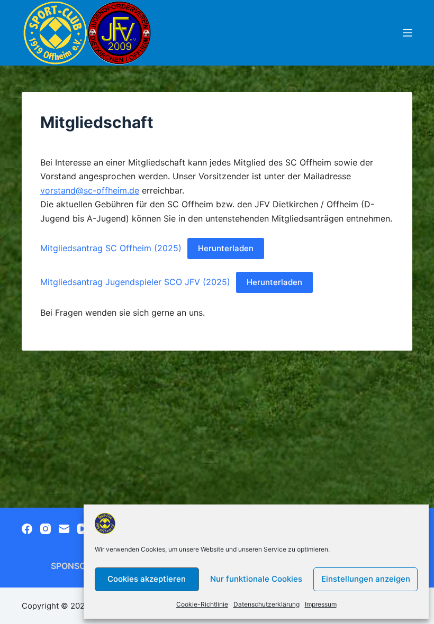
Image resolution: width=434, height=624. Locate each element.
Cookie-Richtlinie (202, 604)
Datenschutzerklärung (266, 604)
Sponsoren (77, 566)
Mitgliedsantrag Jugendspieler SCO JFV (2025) (135, 282)
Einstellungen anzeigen (365, 579)
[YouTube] (82, 529)
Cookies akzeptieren (146, 579)
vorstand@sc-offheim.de (89, 190)
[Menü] (407, 33)
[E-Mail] (64, 529)
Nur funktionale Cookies (256, 579)
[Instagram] (45, 529)
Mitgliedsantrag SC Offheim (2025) (111, 248)
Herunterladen (226, 248)
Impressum (321, 604)
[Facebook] (27, 529)
